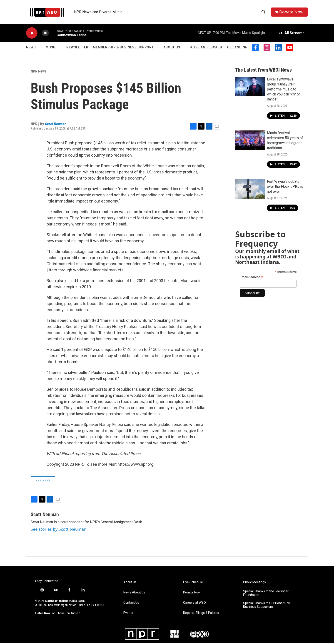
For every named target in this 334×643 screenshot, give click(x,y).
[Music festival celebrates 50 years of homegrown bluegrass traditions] (250, 140)
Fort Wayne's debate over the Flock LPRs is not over (285, 186)
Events (128, 613)
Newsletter (77, 47)
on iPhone (58, 613)
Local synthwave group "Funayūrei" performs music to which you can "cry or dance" (283, 89)
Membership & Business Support (123, 47)
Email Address (251, 277)
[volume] (45, 33)
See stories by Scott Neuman (58, 529)
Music (51, 47)
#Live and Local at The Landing (219, 47)
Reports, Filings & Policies (201, 613)
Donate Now (291, 12)
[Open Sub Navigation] (39, 47)
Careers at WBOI (195, 602)
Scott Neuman (55, 124)
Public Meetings (254, 582)
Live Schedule (193, 582)
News (31, 47)
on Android (73, 613)
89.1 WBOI (97, 605)
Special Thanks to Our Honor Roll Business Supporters (266, 604)
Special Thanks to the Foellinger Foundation (266, 593)
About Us (171, 47)
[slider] (52, 32)
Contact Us (131, 602)
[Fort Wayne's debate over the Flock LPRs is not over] (250, 189)
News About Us (134, 592)
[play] (31, 33)
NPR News (39, 71)
